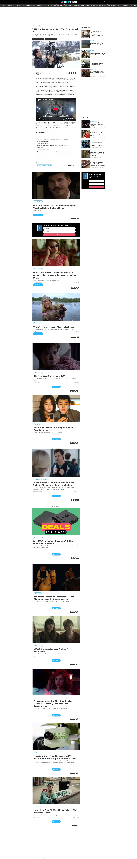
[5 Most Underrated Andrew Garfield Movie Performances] (56, 629)
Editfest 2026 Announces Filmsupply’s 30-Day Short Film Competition (97, 63)
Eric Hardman (37, 382)
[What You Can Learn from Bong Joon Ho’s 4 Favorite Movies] (56, 408)
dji (38, 162)
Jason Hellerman (38, 212)
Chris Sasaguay (38, 331)
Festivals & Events (90, 5)
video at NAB (70, 85)
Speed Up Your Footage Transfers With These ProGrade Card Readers (53, 542)
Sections (37, 1)
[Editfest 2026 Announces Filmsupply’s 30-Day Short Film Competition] (86, 63)
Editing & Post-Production (51, 5)
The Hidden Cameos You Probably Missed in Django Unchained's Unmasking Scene (54, 597)
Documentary (40, 5)
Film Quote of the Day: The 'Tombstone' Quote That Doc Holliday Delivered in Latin (54, 206)
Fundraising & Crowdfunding (102, 5)
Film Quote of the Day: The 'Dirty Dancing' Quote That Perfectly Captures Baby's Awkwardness (53, 703)
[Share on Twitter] (71, 73)
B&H (53, 129)
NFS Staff (36, 549)
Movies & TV (62, 5)
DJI (41, 77)
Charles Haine (44, 73)
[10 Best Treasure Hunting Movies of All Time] (56, 307)
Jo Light (36, 656)
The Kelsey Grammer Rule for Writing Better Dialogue (97, 72)
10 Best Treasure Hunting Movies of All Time (53, 327)
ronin (40, 162)
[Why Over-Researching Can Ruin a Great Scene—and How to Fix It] (56, 842)
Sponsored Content (38, 491)
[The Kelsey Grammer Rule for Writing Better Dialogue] (86, 72)
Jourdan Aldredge (38, 765)
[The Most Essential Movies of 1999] (56, 356)
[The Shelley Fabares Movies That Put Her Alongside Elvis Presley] (86, 134)
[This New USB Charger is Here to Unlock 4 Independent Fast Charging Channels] (86, 163)
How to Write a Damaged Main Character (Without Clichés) (96, 124)
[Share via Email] (73, 73)
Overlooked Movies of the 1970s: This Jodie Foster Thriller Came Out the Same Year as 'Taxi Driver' (54, 275)
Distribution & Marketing (79, 5)
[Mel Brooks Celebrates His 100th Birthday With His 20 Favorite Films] (86, 154)
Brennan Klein (38, 282)
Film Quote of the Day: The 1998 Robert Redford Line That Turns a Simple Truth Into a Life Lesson (97, 44)
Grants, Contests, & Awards (124, 5)
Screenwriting (18, 5)
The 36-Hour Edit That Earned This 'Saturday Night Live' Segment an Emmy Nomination (53, 483)
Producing (69, 5)
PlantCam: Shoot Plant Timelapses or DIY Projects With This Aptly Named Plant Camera (55, 757)
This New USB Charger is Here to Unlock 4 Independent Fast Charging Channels (97, 164)
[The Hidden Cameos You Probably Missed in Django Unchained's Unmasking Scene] (56, 577)
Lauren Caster (38, 817)
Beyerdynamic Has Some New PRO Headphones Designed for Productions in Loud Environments (97, 144)
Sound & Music (113, 5)
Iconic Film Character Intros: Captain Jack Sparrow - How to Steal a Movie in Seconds (97, 53)
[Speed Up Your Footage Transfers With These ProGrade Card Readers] (56, 521)
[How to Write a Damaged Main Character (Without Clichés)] (86, 124)
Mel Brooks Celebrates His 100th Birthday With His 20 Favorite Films (97, 154)
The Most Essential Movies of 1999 (50, 376)
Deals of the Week (42, 545)
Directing (10, 5)
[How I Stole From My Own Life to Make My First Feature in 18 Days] (56, 790)
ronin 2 (42, 162)
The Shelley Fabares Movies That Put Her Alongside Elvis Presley (97, 134)
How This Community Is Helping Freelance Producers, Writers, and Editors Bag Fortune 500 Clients (97, 35)
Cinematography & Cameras (30, 5)
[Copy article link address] (75, 73)
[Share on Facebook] (69, 73)
